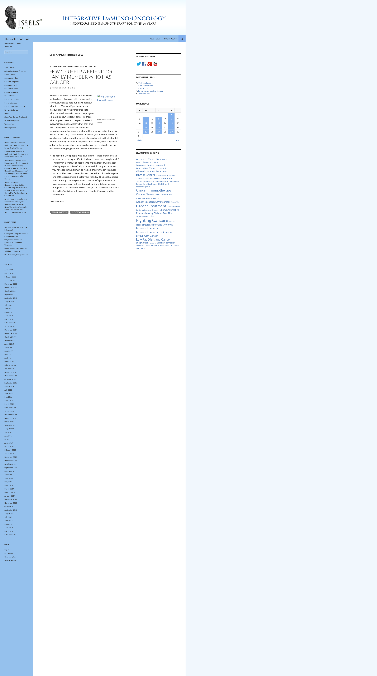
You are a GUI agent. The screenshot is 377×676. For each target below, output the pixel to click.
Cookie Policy (170, 39)
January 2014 (9, 496)
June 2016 (8, 393)
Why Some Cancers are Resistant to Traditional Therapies (13, 242)
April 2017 (8, 358)
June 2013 (8, 521)
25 (146, 131)
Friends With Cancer (80, 212)
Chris (72, 88)
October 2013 (9, 506)
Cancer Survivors (11, 89)
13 (158, 123)
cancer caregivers (156, 181)
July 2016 (8, 390)
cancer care (165, 178)
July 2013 (8, 517)
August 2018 (9, 301)
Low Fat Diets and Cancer (153, 239)
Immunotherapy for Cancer (150, 91)
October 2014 (9, 464)
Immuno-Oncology (163, 224)
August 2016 (9, 386)
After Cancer (9, 67)
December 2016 (10, 372)
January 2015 (9, 453)
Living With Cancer (147, 235)
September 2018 (10, 298)
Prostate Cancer (172, 245)
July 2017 (8, 347)
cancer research (147, 198)
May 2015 (8, 439)
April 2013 (8, 528)
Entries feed (9, 553)
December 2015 (10, 415)
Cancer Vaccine (10, 96)
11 (146, 123)
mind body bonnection (166, 243)
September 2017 (10, 340)
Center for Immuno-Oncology (147, 210)
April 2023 (8, 270)
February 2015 (10, 450)
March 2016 (9, 404)
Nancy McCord (10, 142)
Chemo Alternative (169, 209)
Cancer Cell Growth (160, 184)
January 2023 (9, 280)
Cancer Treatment (151, 205)
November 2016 (10, 376)
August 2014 (9, 471)
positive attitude (157, 246)
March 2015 (9, 446)
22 (171, 127)
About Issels (155, 39)
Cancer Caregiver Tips (171, 181)
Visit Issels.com (145, 83)
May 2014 (8, 482)
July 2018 (8, 305)
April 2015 (8, 443)
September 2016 (10, 383)
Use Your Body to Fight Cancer (16, 255)
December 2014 (10, 457)
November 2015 (10, 418)
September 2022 (10, 294)
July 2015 (8, 432)
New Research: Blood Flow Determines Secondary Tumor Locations (15, 209)
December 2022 (10, 284)
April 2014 (8, 485)
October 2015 (9, 422)
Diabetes (158, 213)
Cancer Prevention (162, 194)
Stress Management (11, 120)
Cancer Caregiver (59, 212)
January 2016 (9, 411)
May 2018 (8, 312)
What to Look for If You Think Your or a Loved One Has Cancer (16, 145)
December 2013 (10, 499)
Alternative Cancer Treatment (64, 66)
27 (158, 131)
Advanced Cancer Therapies (147, 162)
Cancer (139, 178)
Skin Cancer (140, 248)
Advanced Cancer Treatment (150, 164)
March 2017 (9, 362)
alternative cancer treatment (151, 171)
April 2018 (8, 316)
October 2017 (9, 337)
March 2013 (9, 531)
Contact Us (143, 88)
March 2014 (9, 489)
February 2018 (10, 323)
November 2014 (10, 460)
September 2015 (10, 425)
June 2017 (8, 351)
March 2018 (9, 319)
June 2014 (8, 478)
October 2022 (9, 291)
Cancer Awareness (151, 179)
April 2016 (8, 400)
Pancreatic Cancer (143, 246)
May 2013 (8, 524)
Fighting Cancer (151, 220)
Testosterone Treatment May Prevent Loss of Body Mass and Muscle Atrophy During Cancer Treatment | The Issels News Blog (16, 165)
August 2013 (9, 513)
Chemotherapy (144, 213)
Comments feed (10, 557)
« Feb (139, 140)
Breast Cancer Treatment (165, 175)
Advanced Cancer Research (151, 159)
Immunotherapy (147, 228)
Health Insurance (144, 224)
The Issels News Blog (16, 38)
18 (146, 127)
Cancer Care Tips (88, 66)
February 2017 (10, 365)
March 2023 (9, 273)
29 (171, 131)
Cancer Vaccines (174, 206)
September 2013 (10, 510)
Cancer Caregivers (11, 82)
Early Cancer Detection (145, 216)
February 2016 (10, 407)
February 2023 (10, 277)
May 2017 (8, 354)
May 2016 (8, 397)
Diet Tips (167, 213)
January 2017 (9, 369)
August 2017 (9, 344)
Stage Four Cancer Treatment (15, 117)
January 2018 (9, 326)
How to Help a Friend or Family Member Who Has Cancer (80, 76)
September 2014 (10, 468)
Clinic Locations (145, 85)
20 (158, 127)
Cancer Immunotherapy (154, 190)
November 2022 (10, 287)
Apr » (178, 140)
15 (171, 123)
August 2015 (9, 429)
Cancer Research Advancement (153, 201)
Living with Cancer (11, 110)
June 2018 (8, 309)
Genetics (170, 220)
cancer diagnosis (143, 187)
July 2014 (8, 475)
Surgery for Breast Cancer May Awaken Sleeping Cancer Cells (15, 193)
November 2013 (10, 503)
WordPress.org (10, 560)
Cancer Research (11, 85)
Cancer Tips (175, 202)
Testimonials (144, 93)
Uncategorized (10, 127)
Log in (6, 550)
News (6, 113)
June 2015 (8, 436)
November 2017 (10, 333)
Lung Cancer (142, 242)
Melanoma (152, 243)
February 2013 (10, 535)
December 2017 (10, 330)
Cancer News (144, 194)
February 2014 (10, 492)
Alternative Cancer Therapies (152, 168)
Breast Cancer (145, 175)
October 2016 (9, 379)
